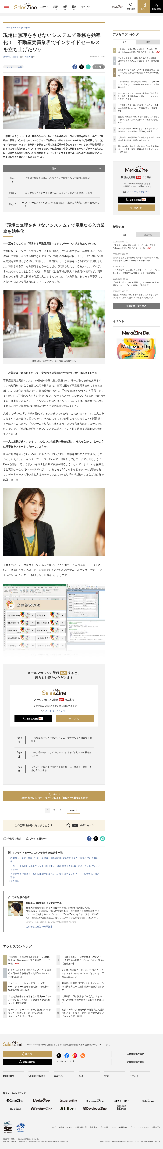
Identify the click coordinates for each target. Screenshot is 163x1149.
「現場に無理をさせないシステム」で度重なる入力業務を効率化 (57, 178)
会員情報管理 (81, 1127)
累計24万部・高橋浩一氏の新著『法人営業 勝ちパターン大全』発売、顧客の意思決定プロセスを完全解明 (83, 1013)
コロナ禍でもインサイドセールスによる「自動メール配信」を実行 (58, 192)
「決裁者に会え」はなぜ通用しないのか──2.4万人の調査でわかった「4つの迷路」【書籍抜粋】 (83, 960)
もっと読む (13, 880)
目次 (54, 168)
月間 (148, 42)
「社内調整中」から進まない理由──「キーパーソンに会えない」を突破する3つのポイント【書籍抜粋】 (30, 1000)
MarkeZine (8, 1075)
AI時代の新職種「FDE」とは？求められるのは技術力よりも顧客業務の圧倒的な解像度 (83, 986)
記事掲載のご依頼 (136, 1061)
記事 (55, 6)
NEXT (72, 810)
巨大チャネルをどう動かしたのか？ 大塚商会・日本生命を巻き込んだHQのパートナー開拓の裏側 (29, 973)
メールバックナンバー (56, 710)
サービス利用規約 (119, 1127)
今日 (125, 42)
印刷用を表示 (14, 838)
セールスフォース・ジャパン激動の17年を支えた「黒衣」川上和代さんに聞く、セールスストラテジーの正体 (29, 1013)
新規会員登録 (34, 718)
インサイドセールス (13, 66)
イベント (85, 6)
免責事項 (93, 1127)
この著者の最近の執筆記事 (39, 926)
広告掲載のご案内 (136, 1053)
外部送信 (156, 1127)
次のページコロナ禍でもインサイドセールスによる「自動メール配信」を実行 (54, 796)
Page (12, 192)
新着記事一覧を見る (136, 306)
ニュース (44, 6)
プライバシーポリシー (139, 1127)
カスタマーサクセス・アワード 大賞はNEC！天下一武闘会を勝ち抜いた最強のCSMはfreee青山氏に (28, 986)
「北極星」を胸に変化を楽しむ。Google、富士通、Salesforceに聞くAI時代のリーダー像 (29, 960)
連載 (65, 6)
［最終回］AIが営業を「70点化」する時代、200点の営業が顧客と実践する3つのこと (83, 1000)
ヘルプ (52, 1127)
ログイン (76, 718)
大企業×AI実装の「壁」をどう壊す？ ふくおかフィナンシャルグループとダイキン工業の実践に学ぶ (83, 973)
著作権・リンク (65, 1127)
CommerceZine (36, 1075)
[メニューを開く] (6, 6)
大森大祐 (28, 56)
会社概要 (104, 1127)
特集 (74, 6)
